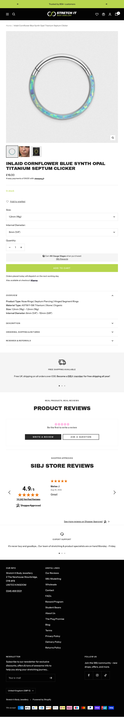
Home (9, 25)
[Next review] (114, 493)
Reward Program (54, 601)
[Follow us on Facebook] (89, 675)
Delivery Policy (53, 641)
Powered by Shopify (42, 699)
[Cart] (116, 14)
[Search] (13, 14)
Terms (48, 630)
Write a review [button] (43, 437)
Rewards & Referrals (18, 340)
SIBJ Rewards (62, 259)
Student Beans (53, 607)
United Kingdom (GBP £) (19, 690)
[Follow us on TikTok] (105, 675)
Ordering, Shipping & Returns (23, 332)
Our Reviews (52, 573)
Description (13, 323)
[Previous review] (9, 493)
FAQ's (48, 596)
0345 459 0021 (14, 591)
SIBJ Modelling (53, 578)
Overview (11, 295)
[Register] (51, 678)
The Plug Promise (54, 618)
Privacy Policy (52, 636)
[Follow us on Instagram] (97, 675)
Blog (47, 624)
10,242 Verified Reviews (28, 499)
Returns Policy (53, 647)
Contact (49, 590)
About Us (50, 613)
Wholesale (51, 584)
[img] (28, 495)
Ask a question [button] (81, 437)
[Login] (110, 14)
